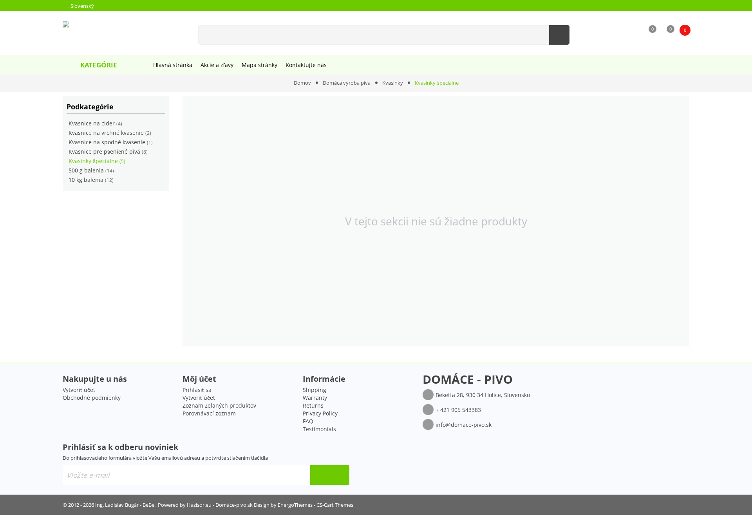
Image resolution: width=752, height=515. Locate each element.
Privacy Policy (320, 413)
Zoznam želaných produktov (219, 405)
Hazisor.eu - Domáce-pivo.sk (220, 504)
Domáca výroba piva (347, 82)
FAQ (308, 421)
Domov (302, 82)
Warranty (315, 397)
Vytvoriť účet (79, 390)
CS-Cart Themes (334, 504)
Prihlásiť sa (197, 390)
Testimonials (319, 429)
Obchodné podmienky (92, 397)
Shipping (314, 390)
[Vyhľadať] (559, 35)
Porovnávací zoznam (209, 413)
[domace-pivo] (101, 30)
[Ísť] (329, 475)
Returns (313, 405)
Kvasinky (392, 82)
